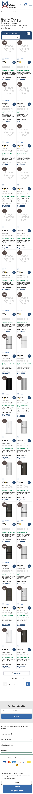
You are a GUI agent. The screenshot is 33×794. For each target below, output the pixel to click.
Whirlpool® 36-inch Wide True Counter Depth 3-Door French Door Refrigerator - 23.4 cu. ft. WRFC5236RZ (8, 367)
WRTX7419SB (5, 400)
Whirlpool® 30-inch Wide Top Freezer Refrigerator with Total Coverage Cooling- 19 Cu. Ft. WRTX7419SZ (23, 410)
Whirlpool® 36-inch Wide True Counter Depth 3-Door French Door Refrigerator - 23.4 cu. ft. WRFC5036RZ (23, 619)
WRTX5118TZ (20, 275)
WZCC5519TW (6, 106)
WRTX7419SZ (20, 400)
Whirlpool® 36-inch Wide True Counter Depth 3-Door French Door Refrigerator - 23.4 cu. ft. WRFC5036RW (8, 661)
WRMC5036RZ (21, 527)
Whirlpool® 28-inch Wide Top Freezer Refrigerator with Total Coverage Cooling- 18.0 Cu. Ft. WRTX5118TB (8, 325)
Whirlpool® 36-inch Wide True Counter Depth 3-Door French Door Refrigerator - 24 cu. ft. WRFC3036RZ (23, 577)
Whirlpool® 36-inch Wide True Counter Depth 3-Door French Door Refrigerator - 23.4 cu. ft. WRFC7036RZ (8, 493)
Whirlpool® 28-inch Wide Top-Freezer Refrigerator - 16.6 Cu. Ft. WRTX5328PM (9, 73)
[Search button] (21, 4)
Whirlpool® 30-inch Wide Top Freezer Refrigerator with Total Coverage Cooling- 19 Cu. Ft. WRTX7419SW (23, 367)
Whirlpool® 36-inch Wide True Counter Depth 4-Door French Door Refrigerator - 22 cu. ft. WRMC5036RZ (23, 535)
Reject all (17, 786)
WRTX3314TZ (20, 191)
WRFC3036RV (6, 610)
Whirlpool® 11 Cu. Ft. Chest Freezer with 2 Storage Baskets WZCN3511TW (22, 115)
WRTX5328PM (6, 65)
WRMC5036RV (6, 527)
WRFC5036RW (6, 652)
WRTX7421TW (21, 148)
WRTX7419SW (21, 358)
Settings (16, 782)
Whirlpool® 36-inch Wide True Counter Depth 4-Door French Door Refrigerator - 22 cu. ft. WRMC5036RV (8, 535)
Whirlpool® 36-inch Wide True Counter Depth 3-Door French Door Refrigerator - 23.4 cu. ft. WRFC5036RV (23, 661)
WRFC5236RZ (6, 358)
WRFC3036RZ (21, 568)
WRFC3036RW (6, 443)
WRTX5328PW (21, 65)
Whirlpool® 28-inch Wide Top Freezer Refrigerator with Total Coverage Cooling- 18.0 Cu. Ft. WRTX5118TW (23, 325)
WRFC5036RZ (21, 610)
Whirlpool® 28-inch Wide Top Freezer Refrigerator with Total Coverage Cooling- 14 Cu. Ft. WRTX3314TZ (23, 200)
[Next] (28, 684)
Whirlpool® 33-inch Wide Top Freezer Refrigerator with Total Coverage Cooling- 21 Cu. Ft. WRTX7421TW (23, 158)
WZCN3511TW (21, 106)
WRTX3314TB (5, 233)
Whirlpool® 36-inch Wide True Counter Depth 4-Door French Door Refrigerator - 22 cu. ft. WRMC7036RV (8, 577)
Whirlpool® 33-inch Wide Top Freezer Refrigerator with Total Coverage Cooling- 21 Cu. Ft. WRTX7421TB (8, 158)
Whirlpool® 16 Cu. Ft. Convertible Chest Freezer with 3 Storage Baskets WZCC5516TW (8, 283)
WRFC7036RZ (6, 485)
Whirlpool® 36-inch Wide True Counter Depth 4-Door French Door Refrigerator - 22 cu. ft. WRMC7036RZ (23, 452)
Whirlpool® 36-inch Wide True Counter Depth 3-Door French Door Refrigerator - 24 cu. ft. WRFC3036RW (8, 452)
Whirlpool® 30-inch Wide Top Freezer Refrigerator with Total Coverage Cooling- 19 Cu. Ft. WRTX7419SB (8, 409)
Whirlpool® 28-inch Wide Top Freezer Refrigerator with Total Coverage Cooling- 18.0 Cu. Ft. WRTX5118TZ (23, 283)
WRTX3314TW (21, 233)
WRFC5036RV (21, 652)
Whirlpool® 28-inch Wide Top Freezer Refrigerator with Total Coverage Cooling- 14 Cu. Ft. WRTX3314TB (8, 241)
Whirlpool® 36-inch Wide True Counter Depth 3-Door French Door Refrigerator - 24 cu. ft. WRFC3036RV (8, 619)
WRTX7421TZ (5, 191)
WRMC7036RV (6, 568)
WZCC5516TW (6, 275)
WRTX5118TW (21, 317)
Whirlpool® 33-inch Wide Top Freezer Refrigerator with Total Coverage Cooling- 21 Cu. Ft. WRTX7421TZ (8, 200)
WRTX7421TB (5, 148)
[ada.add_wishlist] (14, 62)
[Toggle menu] (30, 4)
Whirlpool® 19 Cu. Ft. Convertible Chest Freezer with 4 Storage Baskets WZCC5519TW (8, 115)
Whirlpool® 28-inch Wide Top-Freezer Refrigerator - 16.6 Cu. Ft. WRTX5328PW (24, 73)
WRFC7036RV (21, 485)
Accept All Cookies (17, 790)
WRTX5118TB (5, 317)
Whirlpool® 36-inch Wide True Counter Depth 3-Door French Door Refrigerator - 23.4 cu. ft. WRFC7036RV (23, 493)
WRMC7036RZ (21, 443)
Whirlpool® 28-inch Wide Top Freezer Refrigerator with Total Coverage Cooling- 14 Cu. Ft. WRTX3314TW (23, 241)
